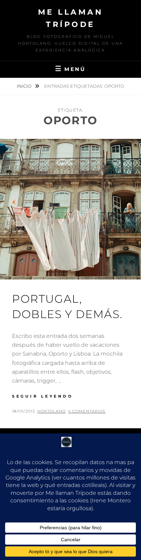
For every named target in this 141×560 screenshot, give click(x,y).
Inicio (25, 86)
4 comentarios (86, 411)
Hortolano (51, 411)
